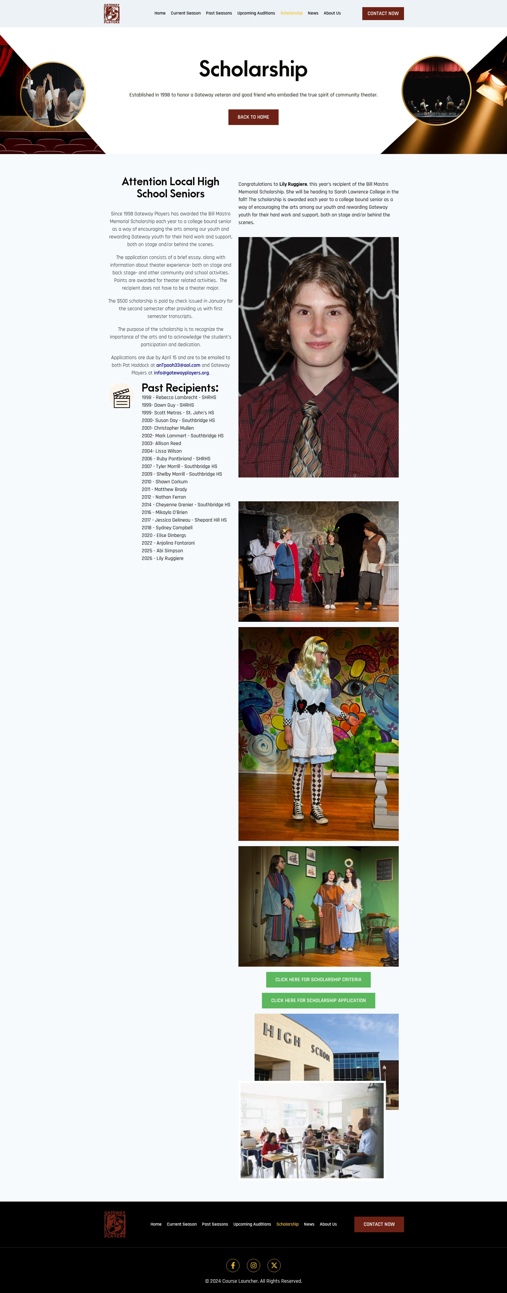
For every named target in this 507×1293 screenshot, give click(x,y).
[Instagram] (253, 1265)
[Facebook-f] (233, 1265)
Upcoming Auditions (256, 13)
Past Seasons (219, 13)
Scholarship (291, 13)
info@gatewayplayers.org (181, 372)
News (313, 13)
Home (160, 13)
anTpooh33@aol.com (178, 365)
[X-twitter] (274, 1265)
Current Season (186, 13)
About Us (332, 13)
